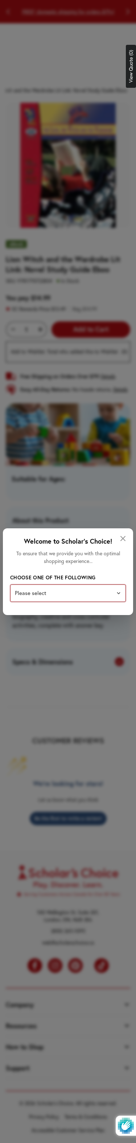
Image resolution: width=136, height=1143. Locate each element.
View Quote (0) (131, 66)
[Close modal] (123, 538)
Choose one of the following (52, 577)
